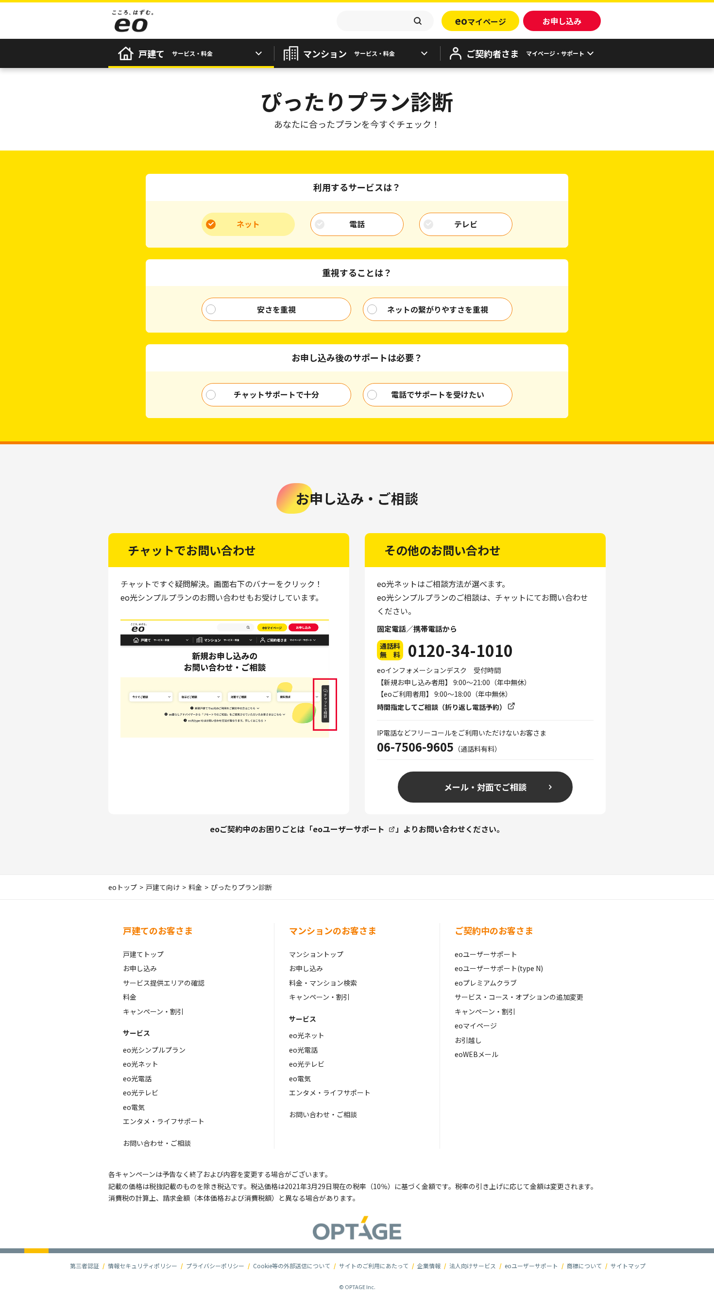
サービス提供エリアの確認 (163, 983)
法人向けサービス (472, 1265)
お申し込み (140, 968)
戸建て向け (163, 887)
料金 (195, 887)
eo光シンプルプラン (154, 1050)
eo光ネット (140, 1064)
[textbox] (385, 21)
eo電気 (134, 1107)
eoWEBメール (476, 1054)
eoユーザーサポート (349, 829)
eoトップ (122, 887)
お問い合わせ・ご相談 (157, 1143)
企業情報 (429, 1265)
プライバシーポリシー (215, 1265)
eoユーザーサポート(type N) (499, 968)
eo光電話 (137, 1078)
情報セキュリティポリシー (142, 1265)
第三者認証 (84, 1265)
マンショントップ (316, 954)
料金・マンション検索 (323, 983)
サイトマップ (628, 1265)
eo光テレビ (140, 1092)
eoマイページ (476, 1025)
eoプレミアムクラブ (486, 983)
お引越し (468, 1040)
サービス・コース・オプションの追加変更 (519, 997)
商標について (584, 1265)
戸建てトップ (143, 954)
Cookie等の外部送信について (291, 1265)
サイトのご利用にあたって (373, 1265)
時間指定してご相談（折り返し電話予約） (441, 707)
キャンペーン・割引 (153, 1011)
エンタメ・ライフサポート (163, 1121)
